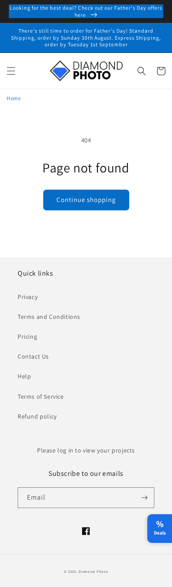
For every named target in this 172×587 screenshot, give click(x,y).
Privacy (27, 297)
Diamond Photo (93, 571)
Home (14, 98)
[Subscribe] (144, 497)
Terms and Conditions (49, 317)
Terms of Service (41, 396)
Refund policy (37, 416)
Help (24, 376)
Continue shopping (86, 199)
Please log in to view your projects (86, 450)
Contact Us (33, 356)
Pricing (27, 336)
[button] (11, 71)
